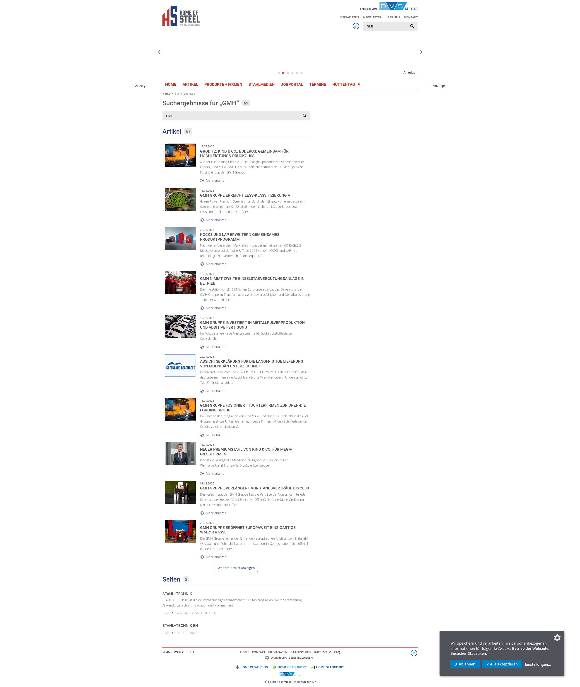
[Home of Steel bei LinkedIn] (356, 26)
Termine (317, 84)
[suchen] (412, 26)
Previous (159, 52)
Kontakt (411, 17)
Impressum (322, 652)
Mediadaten (349, 17)
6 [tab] (301, 73)
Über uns (392, 17)
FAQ (337, 652)
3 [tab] (287, 73)
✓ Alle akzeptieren (502, 664)
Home (170, 84)
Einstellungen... (538, 664)
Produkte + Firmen (223, 84)
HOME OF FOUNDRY (292, 667)
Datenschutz (300, 652)
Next (421, 52)
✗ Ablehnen (465, 664)
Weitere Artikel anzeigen (236, 568)
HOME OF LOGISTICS (330, 667)
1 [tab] (278, 73)
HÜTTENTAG (344, 84)
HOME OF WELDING (254, 667)
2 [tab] (283, 73)
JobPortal (292, 84)
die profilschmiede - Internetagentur (292, 681)
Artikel (190, 84)
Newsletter (372, 17)
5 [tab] (297, 73)
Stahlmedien (262, 84)
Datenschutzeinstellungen (292, 658)
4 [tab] (292, 73)
